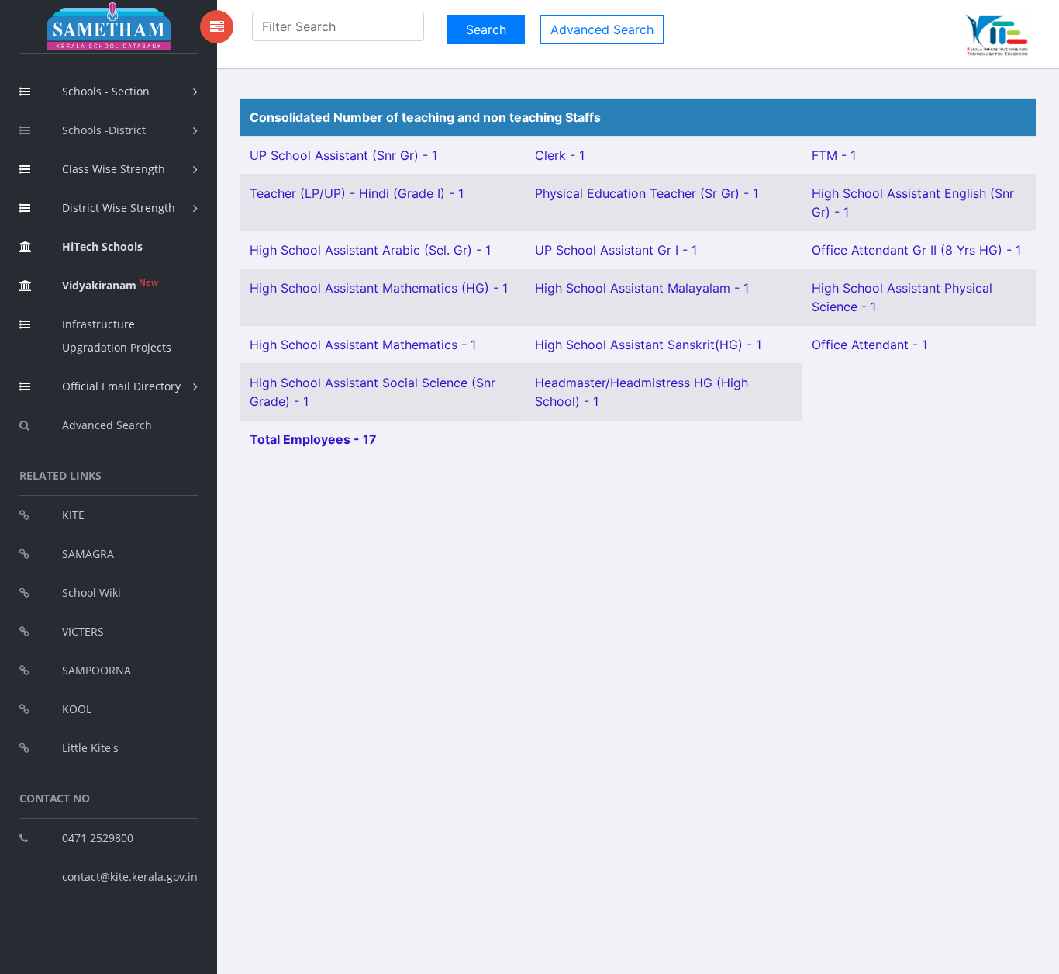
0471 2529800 (97, 837)
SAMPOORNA (96, 670)
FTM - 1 (834, 155)
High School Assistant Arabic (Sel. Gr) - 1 (370, 250)
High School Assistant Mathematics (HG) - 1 (379, 288)
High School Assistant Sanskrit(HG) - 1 (648, 344)
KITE (73, 515)
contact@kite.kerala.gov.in (130, 876)
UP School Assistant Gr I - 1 (616, 250)
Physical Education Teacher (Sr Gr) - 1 (646, 193)
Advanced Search (107, 425)
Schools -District (104, 130)
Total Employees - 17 (313, 439)
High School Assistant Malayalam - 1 (642, 288)
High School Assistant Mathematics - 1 (363, 344)
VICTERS (83, 631)
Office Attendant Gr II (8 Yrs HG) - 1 (916, 250)
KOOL (76, 709)
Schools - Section (106, 91)
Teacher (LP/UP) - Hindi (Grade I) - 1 (357, 193)
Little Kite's (90, 747)
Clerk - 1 (560, 155)
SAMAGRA (88, 553)
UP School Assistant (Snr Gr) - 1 (343, 155)
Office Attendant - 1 (869, 344)
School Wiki (91, 592)
